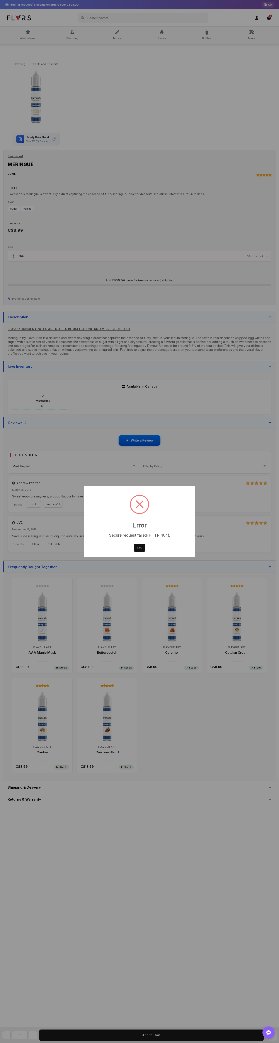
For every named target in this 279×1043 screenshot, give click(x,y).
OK (139, 548)
